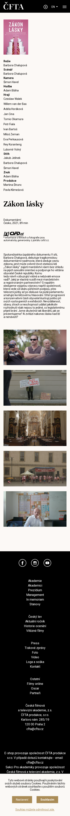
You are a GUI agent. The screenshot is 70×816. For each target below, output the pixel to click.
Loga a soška (35, 662)
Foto (35, 652)
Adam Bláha (11, 90)
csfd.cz (45, 240)
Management (35, 595)
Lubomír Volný (12, 149)
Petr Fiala (9, 124)
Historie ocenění (35, 626)
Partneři (35, 693)
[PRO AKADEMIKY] (46, 7)
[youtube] (47, 563)
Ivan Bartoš (10, 129)
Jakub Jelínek (12, 157)
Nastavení (22, 799)
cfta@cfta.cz (35, 729)
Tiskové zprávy (35, 648)
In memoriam (35, 599)
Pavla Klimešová (14, 189)
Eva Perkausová (13, 139)
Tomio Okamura (13, 119)
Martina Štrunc (13, 184)
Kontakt (35, 666)
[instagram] (35, 563)
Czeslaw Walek (13, 98)
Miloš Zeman (11, 134)
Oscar (35, 688)
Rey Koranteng (13, 144)
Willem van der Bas (15, 103)
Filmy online (35, 684)
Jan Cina (9, 114)
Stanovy (35, 604)
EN (53, 6)
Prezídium (35, 590)
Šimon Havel (11, 82)
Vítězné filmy (35, 631)
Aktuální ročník (35, 621)
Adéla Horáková (13, 109)
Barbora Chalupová (15, 65)
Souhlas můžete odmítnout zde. (35, 809)
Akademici (35, 585)
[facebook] (22, 563)
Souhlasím (47, 799)
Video (35, 657)
